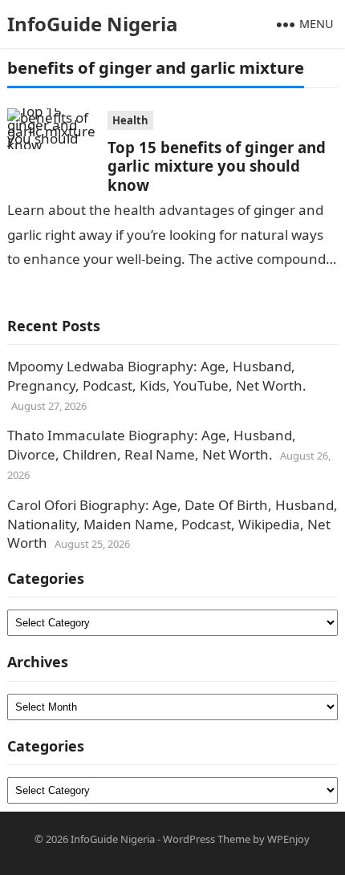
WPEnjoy (288, 839)
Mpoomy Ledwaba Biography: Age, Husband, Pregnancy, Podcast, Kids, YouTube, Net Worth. (156, 376)
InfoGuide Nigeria (92, 23)
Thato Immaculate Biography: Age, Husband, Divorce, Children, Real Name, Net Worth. (151, 445)
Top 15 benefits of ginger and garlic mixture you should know (217, 166)
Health (130, 120)
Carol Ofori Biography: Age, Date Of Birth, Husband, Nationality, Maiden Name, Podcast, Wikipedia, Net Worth (172, 524)
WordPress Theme (206, 839)
